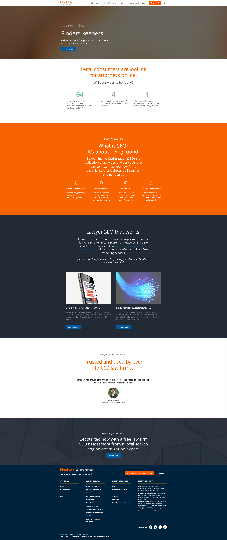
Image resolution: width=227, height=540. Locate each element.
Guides (114, 493)
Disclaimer (75, 536)
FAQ (61, 496)
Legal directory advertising (94, 493)
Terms (62, 536)
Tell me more (123, 327)
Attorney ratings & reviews (94, 512)
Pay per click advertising (94, 496)
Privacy (68, 536)
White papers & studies (119, 489)
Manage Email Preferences (96, 536)
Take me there (73, 327)
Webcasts (115, 496)
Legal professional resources (121, 503)
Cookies (83, 536)
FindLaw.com (142, 495)
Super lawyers (90, 499)
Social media (90, 503)
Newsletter (115, 499)
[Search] (165, 3)
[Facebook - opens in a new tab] (150, 527)
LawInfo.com (142, 509)
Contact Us (69, 49)
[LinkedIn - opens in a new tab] (160, 527)
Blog (113, 486)
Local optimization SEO (93, 489)
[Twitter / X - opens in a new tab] (155, 527)
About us (63, 486)
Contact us (63, 493)
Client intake (90, 516)
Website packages (91, 486)
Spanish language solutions (94, 509)
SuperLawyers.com (144, 501)
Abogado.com (142, 505)
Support (108, 536)
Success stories (65, 489)
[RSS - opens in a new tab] (165, 527)
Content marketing (92, 506)
